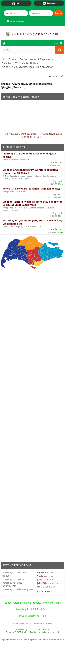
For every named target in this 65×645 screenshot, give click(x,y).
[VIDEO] (41, 583)
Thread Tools (10, 96)
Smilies (41, 576)
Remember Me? (16, 21)
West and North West (27, 63)
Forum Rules (44, 591)
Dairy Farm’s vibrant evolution (20, 133)
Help (16, 3)
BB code (41, 572)
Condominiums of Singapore (35, 59)
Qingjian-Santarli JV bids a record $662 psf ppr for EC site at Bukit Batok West (32, 203)
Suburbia (7, 63)
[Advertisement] (32, 414)
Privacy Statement (29, 615)
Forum (12, 59)
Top (44, 615)
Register (49, 3)
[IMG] (40, 579)
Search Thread (29, 96)
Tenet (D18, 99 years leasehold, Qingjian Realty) (31, 188)
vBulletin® (32, 629)
